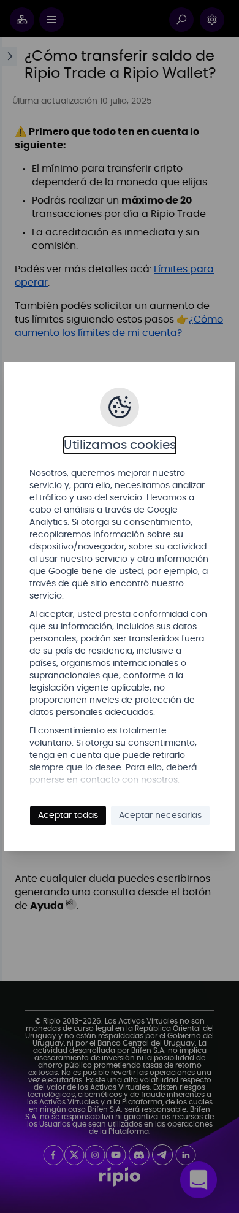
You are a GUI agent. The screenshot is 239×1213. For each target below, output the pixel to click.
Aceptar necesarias (160, 815)
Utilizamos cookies (120, 445)
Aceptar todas (68, 815)
